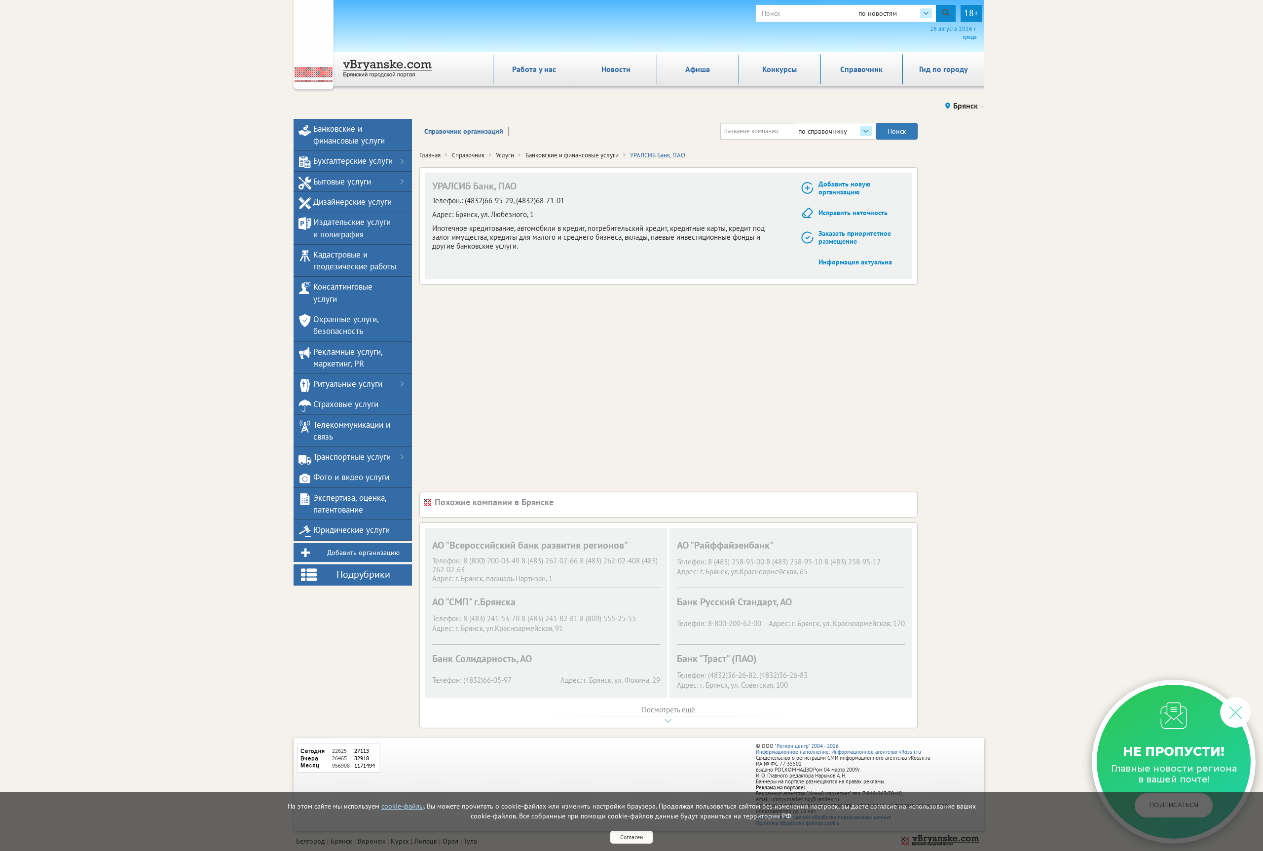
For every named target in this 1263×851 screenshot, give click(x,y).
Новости (616, 69)
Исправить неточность (853, 212)
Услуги (505, 155)
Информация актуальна (855, 262)
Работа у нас (534, 69)
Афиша (697, 69)
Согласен (631, 837)
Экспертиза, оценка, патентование (349, 503)
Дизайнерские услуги (352, 201)
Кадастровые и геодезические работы (354, 260)
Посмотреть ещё (668, 709)
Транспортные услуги (352, 456)
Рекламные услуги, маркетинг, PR (347, 357)
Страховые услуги (345, 404)
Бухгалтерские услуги (353, 160)
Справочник (861, 69)
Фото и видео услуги (351, 477)
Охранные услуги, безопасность (345, 325)
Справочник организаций (463, 131)
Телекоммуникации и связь (351, 430)
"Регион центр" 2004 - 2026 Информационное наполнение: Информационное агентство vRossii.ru (838, 748)
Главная (430, 155)
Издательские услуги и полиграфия (352, 228)
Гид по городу (943, 69)
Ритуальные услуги (347, 383)
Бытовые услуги (342, 181)
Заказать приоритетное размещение (854, 237)
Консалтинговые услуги (342, 292)
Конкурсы (779, 69)
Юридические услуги (351, 529)
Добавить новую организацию (844, 188)
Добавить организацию (363, 552)
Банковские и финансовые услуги (572, 155)
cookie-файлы (402, 806)
